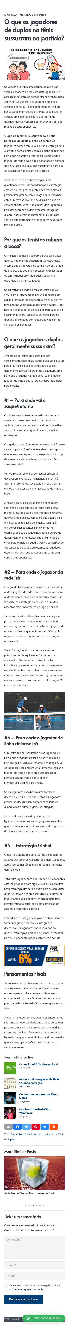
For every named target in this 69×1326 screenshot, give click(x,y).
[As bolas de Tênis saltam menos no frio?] (34, 1173)
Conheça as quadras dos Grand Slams (39, 1096)
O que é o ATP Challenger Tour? (38, 1064)
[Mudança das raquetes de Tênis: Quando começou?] (10, 1083)
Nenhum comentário (35, 15)
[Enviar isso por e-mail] (8, 1127)
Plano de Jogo (38, 1134)
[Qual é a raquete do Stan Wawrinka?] (10, 1113)
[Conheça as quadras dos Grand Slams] (10, 1098)
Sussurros (52, 1134)
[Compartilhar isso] (17, 1127)
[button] (25, 1205)
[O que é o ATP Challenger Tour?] (10, 1068)
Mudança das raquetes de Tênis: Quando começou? (39, 1081)
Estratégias (24, 1134)
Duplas (14, 1134)
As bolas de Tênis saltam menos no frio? (29, 1193)
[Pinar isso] (35, 1127)
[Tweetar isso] (26, 1127)
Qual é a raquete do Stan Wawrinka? (35, 1111)
